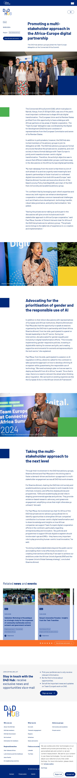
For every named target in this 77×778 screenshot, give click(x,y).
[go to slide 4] (49, 643)
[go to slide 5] (52, 643)
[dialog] (58, 760)
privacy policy (49, 764)
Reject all (58, 774)
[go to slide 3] (47, 643)
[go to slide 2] (45, 643)
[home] (7, 12)
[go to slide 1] (43, 643)
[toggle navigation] (70, 12)
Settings (44, 768)
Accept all (70, 774)
